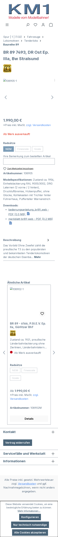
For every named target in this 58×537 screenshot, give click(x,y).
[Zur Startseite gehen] (29, 11)
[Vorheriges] (5, 97)
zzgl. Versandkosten (38, 125)
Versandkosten (27, 483)
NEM (9, 149)
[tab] (26, 248)
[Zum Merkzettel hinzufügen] (42, 313)
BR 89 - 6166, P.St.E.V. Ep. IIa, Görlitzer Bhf (28, 325)
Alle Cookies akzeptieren (30, 532)
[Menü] (7, 24)
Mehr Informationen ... (29, 511)
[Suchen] (28, 24)
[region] (29, 97)
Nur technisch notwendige (30, 524)
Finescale (24, 149)
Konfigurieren (30, 517)
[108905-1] (29, 97)
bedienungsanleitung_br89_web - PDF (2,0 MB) (28, 212)
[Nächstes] (52, 97)
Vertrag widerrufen (17, 442)
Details (29, 418)
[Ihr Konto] (43, 24)
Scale (38, 149)
